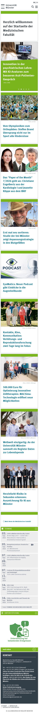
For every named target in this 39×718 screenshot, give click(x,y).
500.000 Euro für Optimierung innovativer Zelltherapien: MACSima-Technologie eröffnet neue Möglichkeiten (18, 394)
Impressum (13, 706)
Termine (8, 529)
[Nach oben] (19, 713)
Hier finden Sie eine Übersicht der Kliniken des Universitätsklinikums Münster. (19, 679)
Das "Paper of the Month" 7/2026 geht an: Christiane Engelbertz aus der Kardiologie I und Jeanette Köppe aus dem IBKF (18, 184)
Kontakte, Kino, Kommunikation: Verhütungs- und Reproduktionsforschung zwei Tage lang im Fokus (17, 339)
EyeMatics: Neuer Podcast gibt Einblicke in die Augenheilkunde (18, 287)
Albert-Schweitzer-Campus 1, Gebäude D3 (17, 662)
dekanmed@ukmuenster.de (12, 697)
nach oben (7, 649)
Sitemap (4, 706)
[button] (18, 89)
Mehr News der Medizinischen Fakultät (18, 521)
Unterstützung (11, 613)
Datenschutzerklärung (11, 707)
